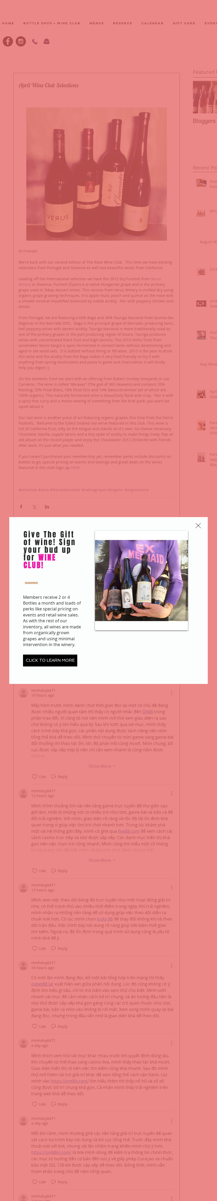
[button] (198, 525)
